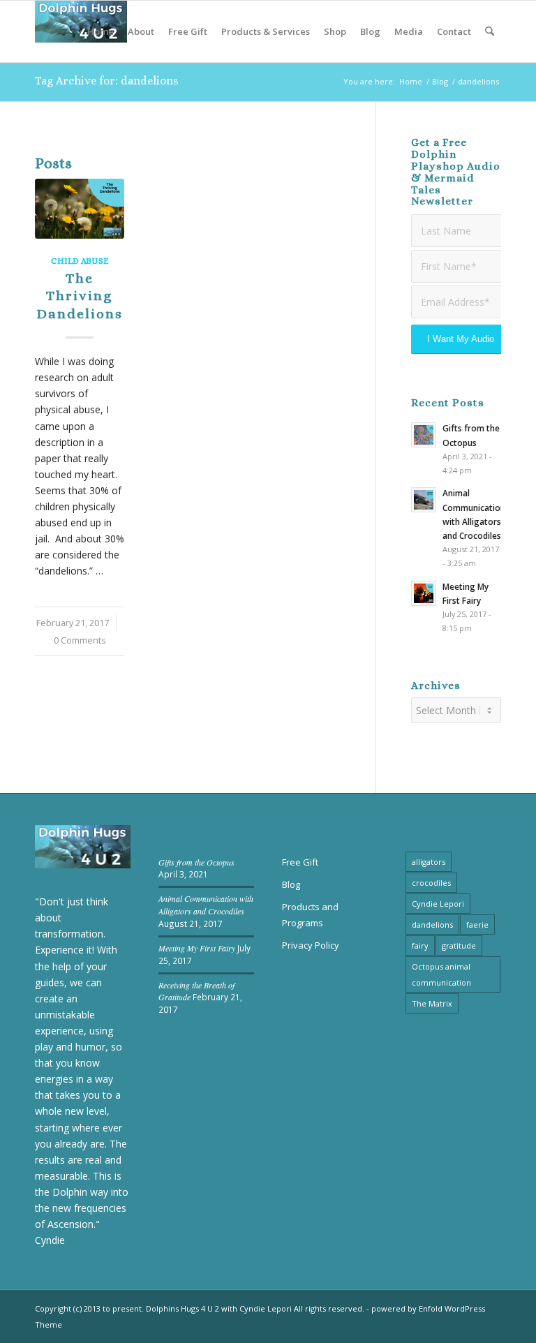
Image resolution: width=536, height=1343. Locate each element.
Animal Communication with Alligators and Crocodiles (205, 905)
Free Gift (300, 862)
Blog (291, 884)
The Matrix (432, 1003)
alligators (428, 861)
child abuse (80, 261)
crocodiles (431, 882)
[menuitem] (100, 31)
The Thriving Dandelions (79, 296)
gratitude (459, 945)
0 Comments (80, 640)
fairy (420, 945)
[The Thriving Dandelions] (79, 208)
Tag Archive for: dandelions (107, 80)
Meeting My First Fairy (196, 948)
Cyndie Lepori (438, 903)
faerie (477, 924)
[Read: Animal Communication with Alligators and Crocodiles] (423, 499)
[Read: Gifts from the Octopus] (423, 434)
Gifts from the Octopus (196, 862)
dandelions (432, 924)
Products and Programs (310, 914)
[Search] (489, 31)
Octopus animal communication (441, 974)
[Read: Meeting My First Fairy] (423, 593)
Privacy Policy (310, 945)
